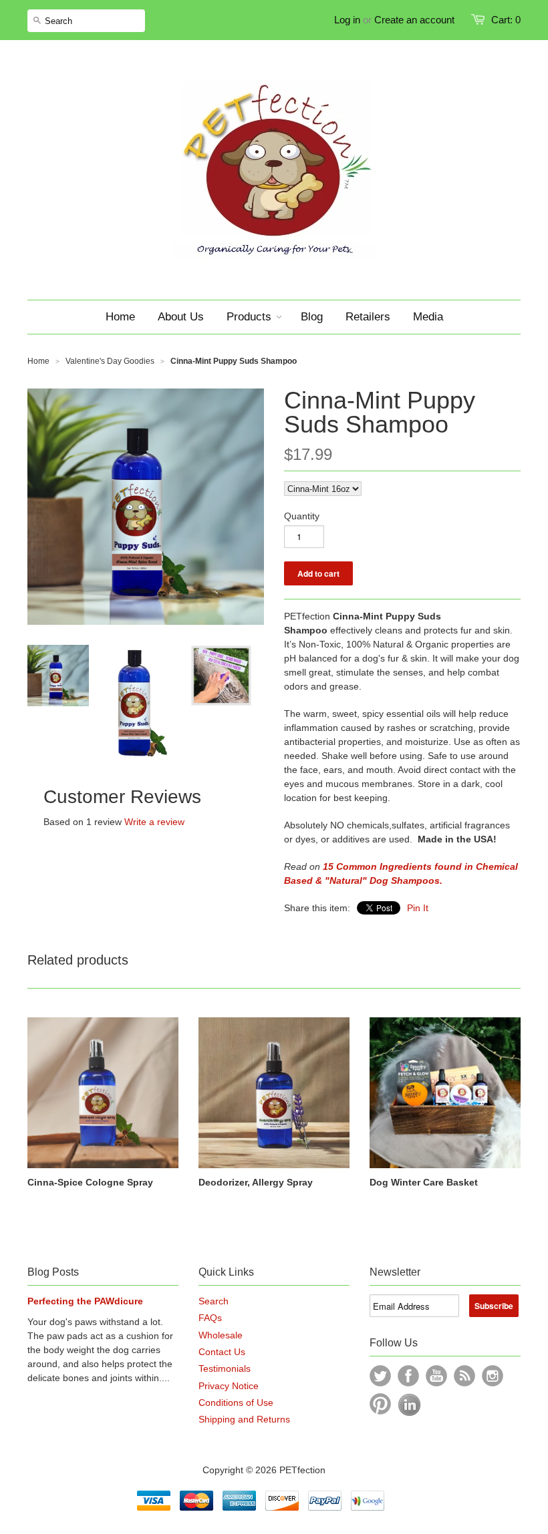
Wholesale (220, 1335)
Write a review (154, 821)
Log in (347, 19)
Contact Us (221, 1351)
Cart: (506, 19)
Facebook (408, 1375)
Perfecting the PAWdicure (85, 1301)
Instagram (492, 1375)
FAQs (210, 1317)
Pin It (417, 908)
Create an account (414, 19)
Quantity (301, 516)
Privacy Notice (228, 1385)
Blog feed (464, 1375)
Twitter (380, 1375)
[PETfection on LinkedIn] (409, 1413)
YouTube (436, 1375)
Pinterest (380, 1404)
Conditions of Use (235, 1402)
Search (213, 1301)
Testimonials (224, 1368)
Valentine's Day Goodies (109, 361)
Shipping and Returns (244, 1419)
